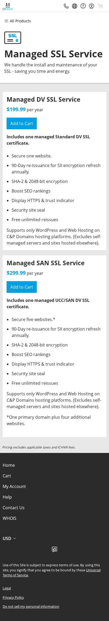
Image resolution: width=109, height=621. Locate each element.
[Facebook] (54, 551)
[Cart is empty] (100, 6)
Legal (7, 588)
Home (9, 465)
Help (7, 497)
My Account (14, 486)
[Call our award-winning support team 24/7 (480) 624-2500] (83, 6)
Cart (7, 476)
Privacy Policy (13, 597)
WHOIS (9, 518)
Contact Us (14, 508)
